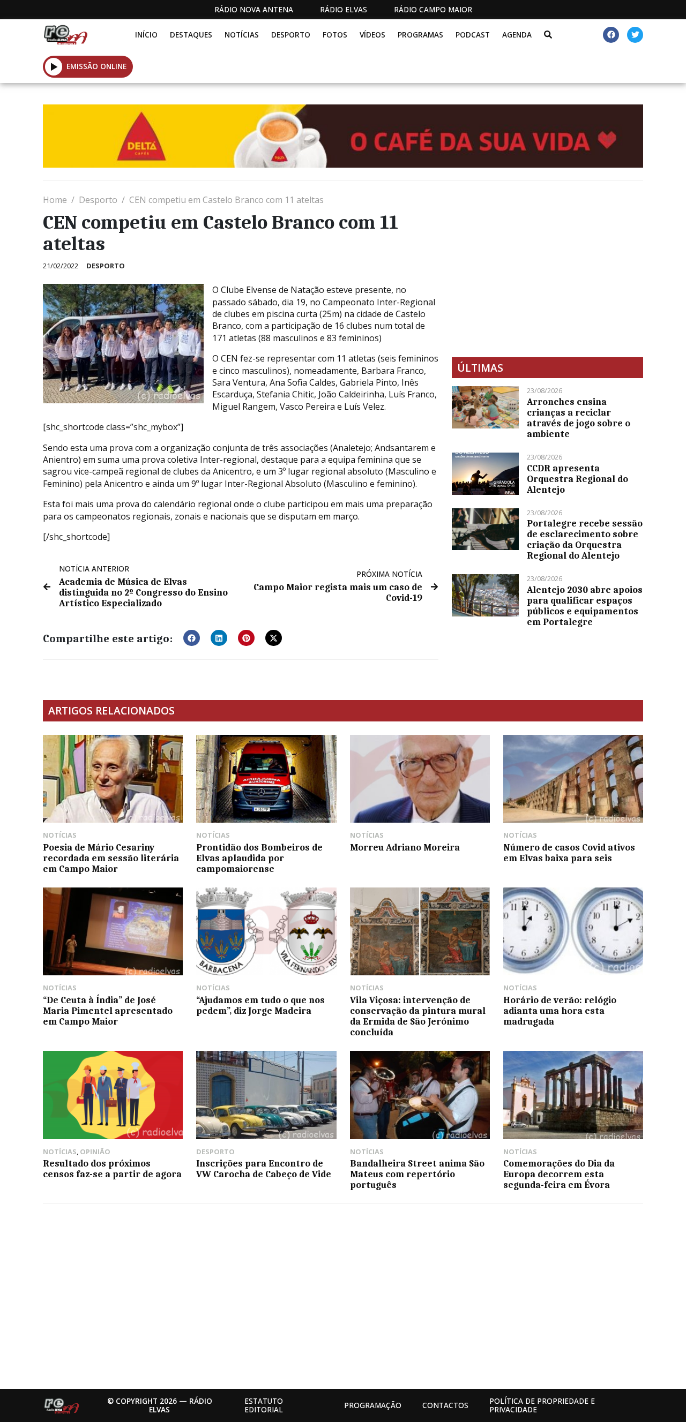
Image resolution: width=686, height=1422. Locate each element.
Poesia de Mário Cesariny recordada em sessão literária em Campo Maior (111, 858)
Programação (372, 1405)
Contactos (445, 1405)
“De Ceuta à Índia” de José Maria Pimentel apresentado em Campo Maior (108, 1011)
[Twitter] (635, 35)
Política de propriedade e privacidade (542, 1405)
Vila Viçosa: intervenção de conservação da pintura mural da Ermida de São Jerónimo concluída (418, 1016)
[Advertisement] (547, 269)
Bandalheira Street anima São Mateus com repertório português (417, 1174)
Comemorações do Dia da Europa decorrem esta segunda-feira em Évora (559, 1174)
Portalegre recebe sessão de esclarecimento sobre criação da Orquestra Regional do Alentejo (585, 539)
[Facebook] (611, 35)
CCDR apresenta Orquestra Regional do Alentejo (577, 479)
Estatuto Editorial (263, 1405)
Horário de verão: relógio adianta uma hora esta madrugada (559, 1011)
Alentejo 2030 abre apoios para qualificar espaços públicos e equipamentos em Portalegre (585, 605)
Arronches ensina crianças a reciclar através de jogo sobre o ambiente (578, 417)
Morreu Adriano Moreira (405, 847)
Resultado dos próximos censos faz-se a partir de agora (112, 1168)
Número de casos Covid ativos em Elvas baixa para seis (569, 852)
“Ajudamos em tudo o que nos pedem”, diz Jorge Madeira (260, 1005)
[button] (54, 66)
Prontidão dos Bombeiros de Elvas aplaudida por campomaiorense (259, 858)
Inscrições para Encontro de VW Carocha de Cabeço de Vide (263, 1168)
